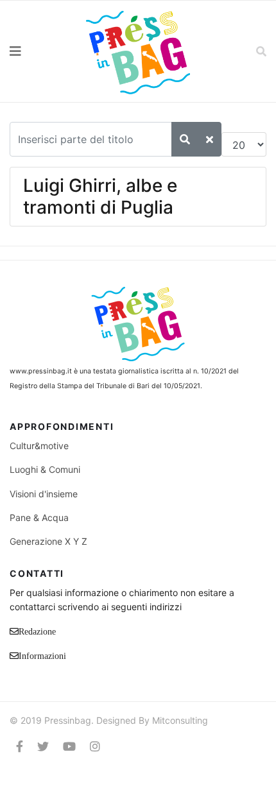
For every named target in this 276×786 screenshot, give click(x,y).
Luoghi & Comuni (45, 469)
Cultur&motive (39, 445)
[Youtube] (69, 746)
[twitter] (43, 746)
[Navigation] (35, 51)
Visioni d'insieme (44, 493)
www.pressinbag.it (41, 371)
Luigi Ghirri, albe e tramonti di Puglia (100, 196)
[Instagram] (95, 746)
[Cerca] (184, 139)
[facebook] (19, 746)
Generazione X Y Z (48, 541)
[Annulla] (209, 139)
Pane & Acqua (39, 517)
